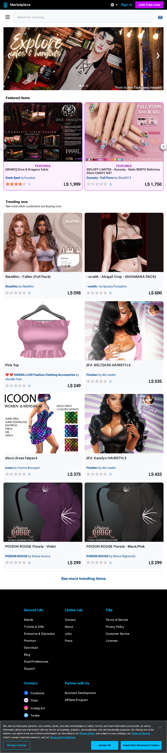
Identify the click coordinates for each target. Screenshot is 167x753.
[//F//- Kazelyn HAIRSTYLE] (124, 423)
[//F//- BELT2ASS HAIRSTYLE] (124, 330)
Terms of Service (117, 619)
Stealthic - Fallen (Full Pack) (28, 277)
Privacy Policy (115, 626)
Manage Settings (17, 745)
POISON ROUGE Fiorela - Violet (30, 546)
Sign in (126, 5)
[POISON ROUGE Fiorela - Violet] (42, 512)
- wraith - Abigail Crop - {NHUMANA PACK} (121, 277)
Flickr (34, 700)
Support (29, 668)
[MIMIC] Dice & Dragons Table (26, 169)
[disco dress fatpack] (42, 423)
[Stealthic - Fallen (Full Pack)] (42, 242)
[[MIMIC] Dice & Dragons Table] (43, 132)
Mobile (28, 619)
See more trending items (83, 578)
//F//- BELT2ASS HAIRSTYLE (108, 365)
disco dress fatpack (21, 458)
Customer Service (117, 633)
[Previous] (3, 147)
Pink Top (12, 365)
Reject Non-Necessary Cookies (141, 745)
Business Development (80, 693)
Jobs (68, 633)
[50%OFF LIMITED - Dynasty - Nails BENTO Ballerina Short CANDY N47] (124, 132)
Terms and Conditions (62, 737)
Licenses (112, 640)
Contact (70, 619)
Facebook (37, 693)
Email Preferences (36, 661)
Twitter (35, 715)
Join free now (149, 5)
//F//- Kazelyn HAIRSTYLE (106, 458)
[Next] (163, 147)
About (69, 626)
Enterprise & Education (39, 633)
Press (68, 640)
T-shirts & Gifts (34, 626)
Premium (30, 640)
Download (31, 647)
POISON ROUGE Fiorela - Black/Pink (115, 546)
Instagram (37, 708)
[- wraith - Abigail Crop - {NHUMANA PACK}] (124, 242)
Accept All (105, 745)
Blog (27, 654)
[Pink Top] (42, 330)
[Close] (160, 727)
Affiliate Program (76, 700)
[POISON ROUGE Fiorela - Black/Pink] (124, 512)
